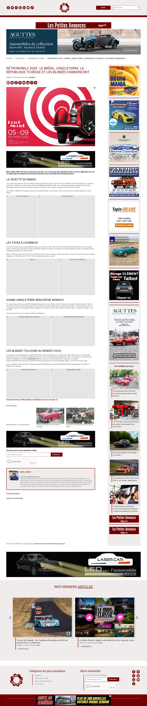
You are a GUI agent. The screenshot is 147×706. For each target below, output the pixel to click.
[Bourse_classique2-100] (124, 162)
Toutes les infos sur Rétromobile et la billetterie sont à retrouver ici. (32, 400)
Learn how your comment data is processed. (49, 544)
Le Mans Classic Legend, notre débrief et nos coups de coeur (107, 640)
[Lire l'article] (42, 617)
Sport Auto (23, 649)
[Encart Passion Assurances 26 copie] (124, 196)
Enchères (38, 675)
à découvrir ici (33, 359)
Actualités (20, 58)
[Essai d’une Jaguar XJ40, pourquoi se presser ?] (124, 440)
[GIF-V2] (124, 265)
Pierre (100, 643)
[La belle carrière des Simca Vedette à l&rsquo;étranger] (50, 416)
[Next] (137, 617)
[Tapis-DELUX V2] (124, 231)
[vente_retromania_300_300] (124, 95)
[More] (35, 82)
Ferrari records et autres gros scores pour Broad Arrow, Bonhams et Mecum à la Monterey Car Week (125, 509)
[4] (73, 705)
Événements (86, 646)
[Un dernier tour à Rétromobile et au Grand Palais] (80, 416)
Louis (38, 645)
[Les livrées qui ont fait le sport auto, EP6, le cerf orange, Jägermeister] (124, 467)
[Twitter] (12, 82)
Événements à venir (36, 58)
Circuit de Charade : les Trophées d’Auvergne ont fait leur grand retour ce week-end (42, 641)
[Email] (24, 82)
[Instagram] (16, 82)
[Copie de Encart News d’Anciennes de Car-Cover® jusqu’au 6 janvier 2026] (124, 129)
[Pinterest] (20, 82)
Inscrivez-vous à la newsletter (96, 675)
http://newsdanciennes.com (30, 477)
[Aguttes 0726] (73, 54)
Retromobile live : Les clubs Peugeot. (18, 424)
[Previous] (10, 617)
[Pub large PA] (73, 28)
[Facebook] (8, 82)
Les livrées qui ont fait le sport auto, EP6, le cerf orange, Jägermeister (126, 479)
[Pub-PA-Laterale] (124, 534)
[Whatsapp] (31, 82)
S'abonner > (56, 454)
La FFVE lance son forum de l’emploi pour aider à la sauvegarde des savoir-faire (126, 424)
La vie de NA (39, 684)
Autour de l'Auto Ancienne (43, 681)
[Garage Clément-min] (124, 299)
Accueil (9, 58)
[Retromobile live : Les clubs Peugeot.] (20, 416)
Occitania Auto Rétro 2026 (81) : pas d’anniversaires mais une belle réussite (125, 393)
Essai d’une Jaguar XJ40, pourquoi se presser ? (125, 454)
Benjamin (32, 77)
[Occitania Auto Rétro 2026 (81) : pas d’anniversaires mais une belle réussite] (124, 379)
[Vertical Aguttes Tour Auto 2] (124, 360)
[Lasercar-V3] (50, 167)
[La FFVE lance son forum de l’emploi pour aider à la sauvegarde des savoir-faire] (124, 409)
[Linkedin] (28, 82)
